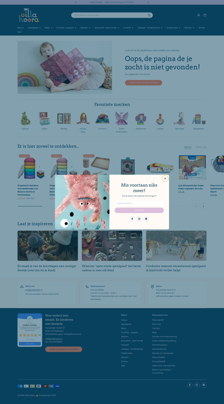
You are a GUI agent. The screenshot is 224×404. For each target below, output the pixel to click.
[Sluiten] (165, 178)
